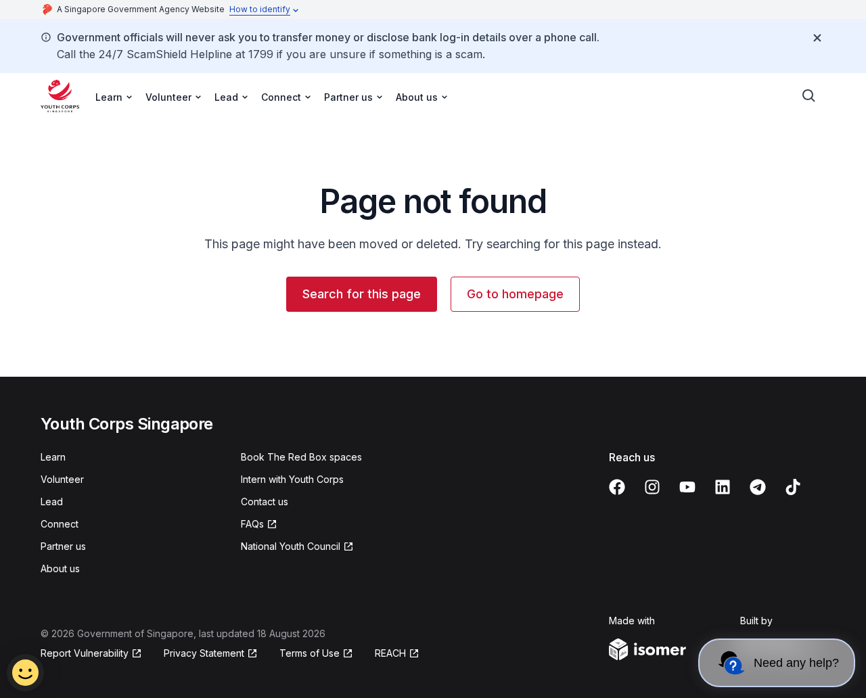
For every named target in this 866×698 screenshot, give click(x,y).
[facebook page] (617, 487)
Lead (52, 501)
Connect (59, 524)
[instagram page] (652, 487)
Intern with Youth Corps (292, 479)
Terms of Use (309, 653)
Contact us (264, 501)
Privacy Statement (204, 653)
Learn (53, 457)
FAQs (252, 524)
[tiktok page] (793, 487)
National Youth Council (290, 546)
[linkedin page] (722, 487)
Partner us (63, 546)
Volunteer (62, 479)
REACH (390, 653)
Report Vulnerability (85, 653)
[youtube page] (687, 487)
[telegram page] (758, 487)
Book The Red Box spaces (301, 457)
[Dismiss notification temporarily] (817, 38)
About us (60, 568)
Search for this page (361, 294)
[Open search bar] (809, 96)
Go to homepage (515, 294)
